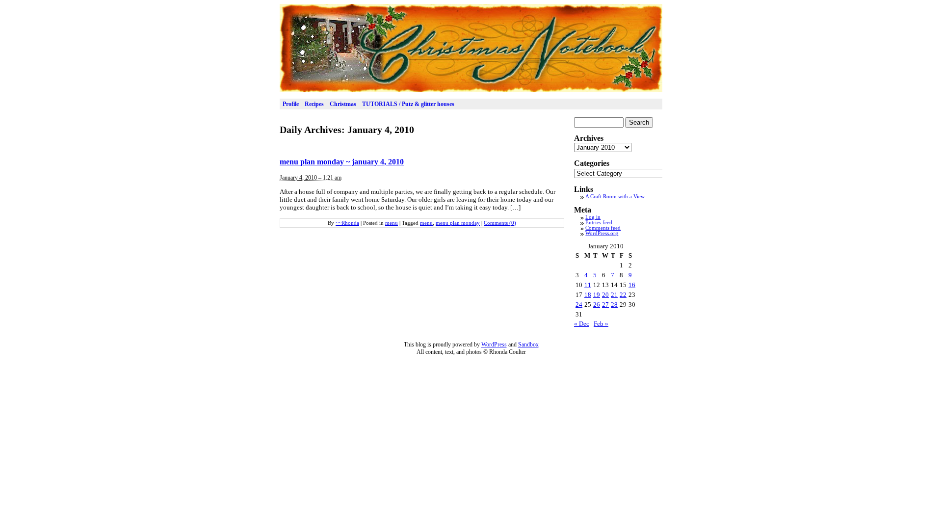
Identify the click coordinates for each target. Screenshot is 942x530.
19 (596, 294)
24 (579, 304)
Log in (593, 217)
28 (614, 304)
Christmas (343, 104)
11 (587, 285)
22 (623, 294)
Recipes (314, 104)
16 (631, 285)
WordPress (494, 344)
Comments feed (603, 228)
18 (587, 294)
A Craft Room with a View (615, 196)
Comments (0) (500, 223)
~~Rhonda (347, 223)
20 (605, 294)
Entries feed (598, 222)
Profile (291, 104)
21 (614, 294)
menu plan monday (458, 223)
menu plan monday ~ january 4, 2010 (342, 162)
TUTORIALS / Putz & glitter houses (408, 104)
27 (605, 304)
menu (391, 223)
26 (596, 304)
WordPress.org (601, 233)
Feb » (601, 323)
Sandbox (528, 344)
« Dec (581, 323)
